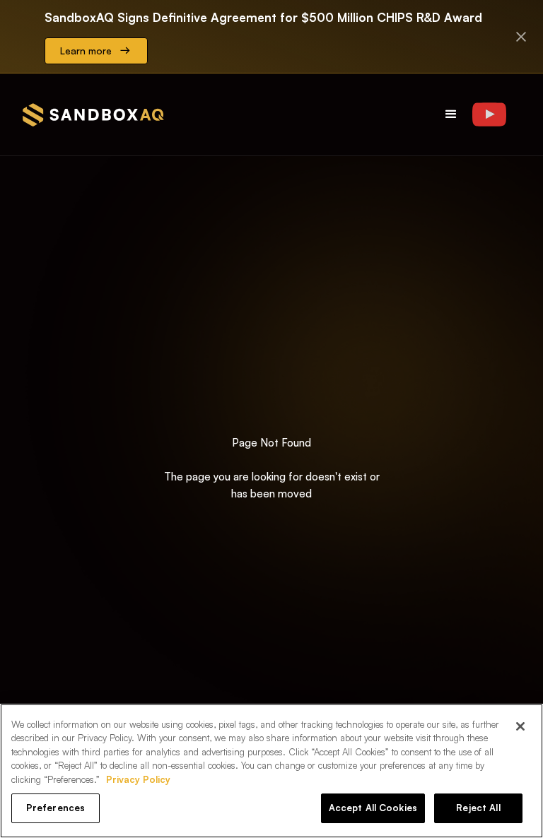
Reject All (478, 807)
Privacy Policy (138, 779)
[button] (451, 114)
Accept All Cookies (373, 807)
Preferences (55, 807)
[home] (93, 114)
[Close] (520, 726)
